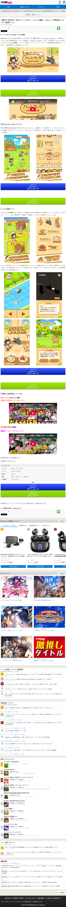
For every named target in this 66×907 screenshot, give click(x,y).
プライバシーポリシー (31, 898)
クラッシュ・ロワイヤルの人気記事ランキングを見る (13, 734)
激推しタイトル (36, 14)
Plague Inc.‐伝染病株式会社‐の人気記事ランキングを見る (14, 741)
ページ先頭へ (61, 892)
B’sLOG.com (56, 898)
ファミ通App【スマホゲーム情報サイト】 (11, 11)
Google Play (33, 93)
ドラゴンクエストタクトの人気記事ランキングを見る (13, 754)
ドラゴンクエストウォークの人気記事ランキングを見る (14, 728)
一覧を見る (62, 521)
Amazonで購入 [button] (13, 566)
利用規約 (15, 898)
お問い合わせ (8, 898)
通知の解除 (41, 898)
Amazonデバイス (34, 525)
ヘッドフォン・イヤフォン (9, 525)
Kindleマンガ (23, 525)
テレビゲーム (45, 525)
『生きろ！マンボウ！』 (50, 38)
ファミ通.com (48, 898)
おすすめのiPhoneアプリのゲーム (31, 11)
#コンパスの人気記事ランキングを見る (10, 711)
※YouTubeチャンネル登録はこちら (11, 457)
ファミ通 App (6, 2)
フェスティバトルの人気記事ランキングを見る (12, 719)
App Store (33, 79)
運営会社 (21, 898)
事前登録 (28, 14)
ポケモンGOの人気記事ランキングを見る (11, 747)
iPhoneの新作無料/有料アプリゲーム (51, 11)
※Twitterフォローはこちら (8, 461)
